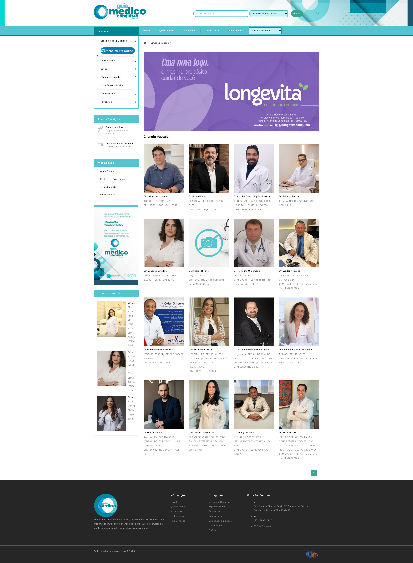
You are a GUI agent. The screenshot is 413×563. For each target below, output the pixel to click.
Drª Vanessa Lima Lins (156, 271)
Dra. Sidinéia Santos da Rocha (295, 349)
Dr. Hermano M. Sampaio (247, 271)
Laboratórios (108, 93)
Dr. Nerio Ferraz (287, 432)
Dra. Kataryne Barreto (201, 349)
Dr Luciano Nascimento (156, 196)
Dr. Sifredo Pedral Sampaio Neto (251, 349)
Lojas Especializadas (112, 85)
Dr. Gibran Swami (153, 432)
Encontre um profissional (119, 143)
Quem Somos (167, 30)
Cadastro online (114, 127)
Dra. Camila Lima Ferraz (201, 432)
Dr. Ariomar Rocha (289, 196)
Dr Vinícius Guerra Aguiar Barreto (252, 196)
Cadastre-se (213, 30)
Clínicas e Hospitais (111, 77)
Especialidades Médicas (114, 40)
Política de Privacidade (113, 179)
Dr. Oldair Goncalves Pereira (159, 349)
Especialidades (217, 506)
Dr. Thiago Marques (244, 432)
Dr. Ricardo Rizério (199, 271)
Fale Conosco (236, 30)
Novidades (190, 30)
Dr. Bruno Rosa (197, 196)
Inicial (146, 30)
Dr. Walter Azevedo (289, 271)
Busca (296, 13)
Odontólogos (108, 60)
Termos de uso (108, 187)
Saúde (104, 69)
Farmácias (106, 102)
